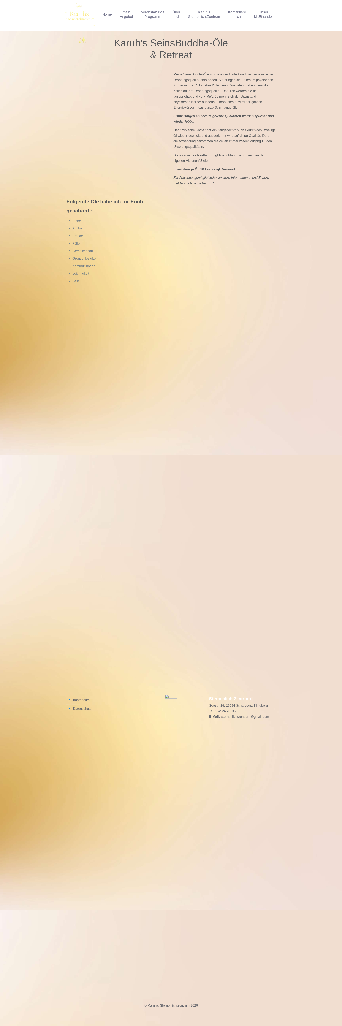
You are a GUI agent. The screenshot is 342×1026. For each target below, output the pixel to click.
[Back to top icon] (323, 1018)
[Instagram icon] (174, 1012)
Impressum (81, 700)
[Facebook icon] (168, 1012)
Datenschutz (82, 709)
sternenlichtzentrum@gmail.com (245, 717)
